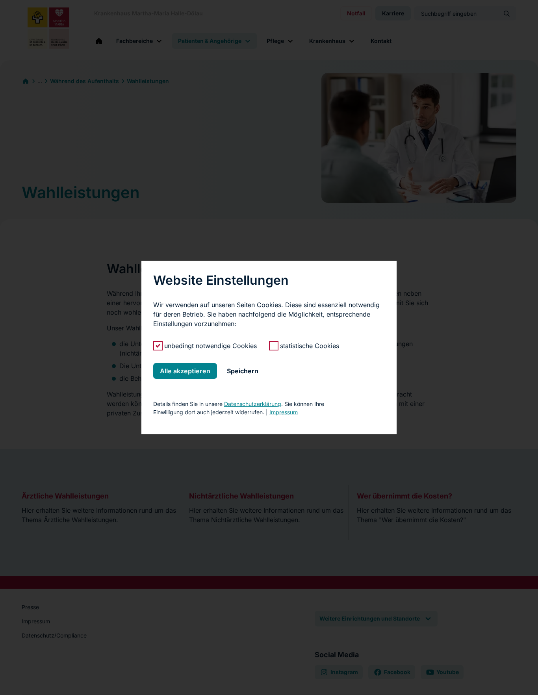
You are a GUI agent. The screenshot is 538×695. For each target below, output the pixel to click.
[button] (185, 371)
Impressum (283, 412)
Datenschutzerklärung (252, 403)
